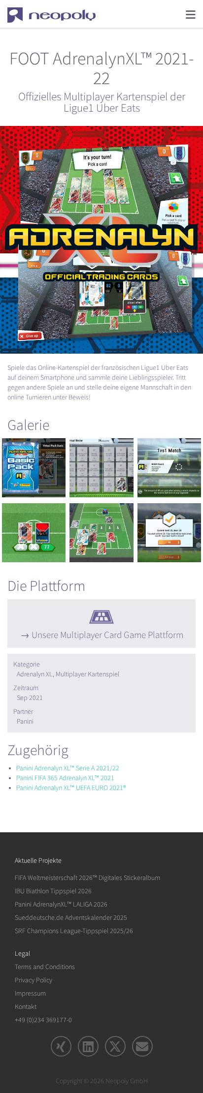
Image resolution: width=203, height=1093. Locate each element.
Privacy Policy (33, 980)
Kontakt (25, 1006)
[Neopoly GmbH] (57, 14)
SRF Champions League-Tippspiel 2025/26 (74, 931)
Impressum (30, 993)
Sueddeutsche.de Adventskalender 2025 (71, 917)
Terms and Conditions (45, 967)
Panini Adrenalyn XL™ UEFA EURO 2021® (71, 788)
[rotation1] (34, 467)
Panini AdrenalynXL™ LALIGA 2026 (61, 904)
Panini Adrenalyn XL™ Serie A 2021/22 (67, 768)
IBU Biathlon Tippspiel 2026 (53, 891)
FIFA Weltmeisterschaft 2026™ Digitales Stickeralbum (87, 878)
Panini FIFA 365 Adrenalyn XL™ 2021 (65, 778)
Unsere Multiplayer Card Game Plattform (107, 635)
